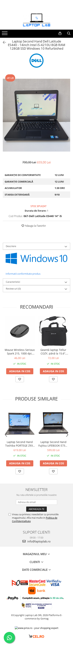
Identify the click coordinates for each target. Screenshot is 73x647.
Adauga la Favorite (35, 225)
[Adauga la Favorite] (19, 379)
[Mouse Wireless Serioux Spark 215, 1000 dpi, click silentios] (20, 331)
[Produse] (5, 34)
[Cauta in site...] (69, 33)
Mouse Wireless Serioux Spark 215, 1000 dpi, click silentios (20, 351)
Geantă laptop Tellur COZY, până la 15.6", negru (53, 351)
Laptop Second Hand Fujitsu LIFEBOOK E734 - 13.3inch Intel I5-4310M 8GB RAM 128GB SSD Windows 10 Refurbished (53, 443)
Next (67, 119)
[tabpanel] (36, 115)
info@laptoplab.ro (39, 541)
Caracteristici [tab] (13, 281)
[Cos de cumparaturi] (60, 33)
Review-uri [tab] (13, 288)
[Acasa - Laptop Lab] (36, 20)
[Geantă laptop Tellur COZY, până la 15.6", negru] (53, 331)
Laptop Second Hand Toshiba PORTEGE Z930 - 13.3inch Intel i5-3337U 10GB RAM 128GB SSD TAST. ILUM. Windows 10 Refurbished (19, 443)
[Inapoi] (3, 42)
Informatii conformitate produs (23, 273)
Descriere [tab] (11, 246)
